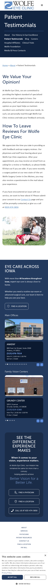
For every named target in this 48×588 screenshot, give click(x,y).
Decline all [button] (35, 577)
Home (5, 65)
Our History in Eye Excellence (25, 34)
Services (24, 531)
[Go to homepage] (18, 5)
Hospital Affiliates (12, 42)
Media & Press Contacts (15, 50)
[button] (42, 5)
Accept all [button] (12, 577)
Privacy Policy (7, 573)
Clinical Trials (28, 42)
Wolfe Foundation (12, 46)
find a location (24, 544)
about (24, 528)
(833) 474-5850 (11, 207)
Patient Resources (24, 538)
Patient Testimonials (13, 38)
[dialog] (24, 570)
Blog (27, 38)
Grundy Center (16, 400)
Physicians (24, 534)
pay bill (24, 547)
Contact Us (26, 199)
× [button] (45, 555)
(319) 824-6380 (14, 409)
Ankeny (11, 344)
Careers (34, 38)
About (7, 34)
